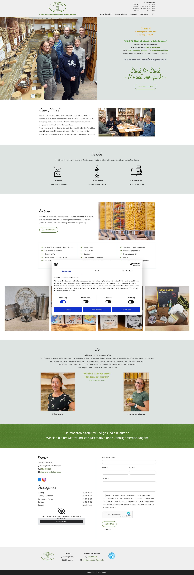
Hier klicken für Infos (96, 380)
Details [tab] (97, 271)
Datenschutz (102, 572)
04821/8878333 (46, 14)
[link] (61, 511)
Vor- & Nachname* (109, 457)
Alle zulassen (126, 310)
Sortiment (144, 14)
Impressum (91, 572)
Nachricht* (106, 478)
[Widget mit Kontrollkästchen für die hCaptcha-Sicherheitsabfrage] (117, 514)
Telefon (105, 468)
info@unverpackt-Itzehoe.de (65, 14)
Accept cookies (61, 521)
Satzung (144, 50)
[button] (145, 86)
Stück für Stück (106, 14)
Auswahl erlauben (97, 310)
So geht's (133, 14)
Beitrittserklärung (153, 47)
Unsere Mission (121, 14)
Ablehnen (68, 310)
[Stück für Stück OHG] (57, 7)
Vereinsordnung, (134, 50)
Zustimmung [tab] (66, 271)
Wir (153, 14)
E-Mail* (132, 468)
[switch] (86, 301)
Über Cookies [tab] (127, 271)
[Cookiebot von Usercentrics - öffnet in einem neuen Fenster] (131, 264)
